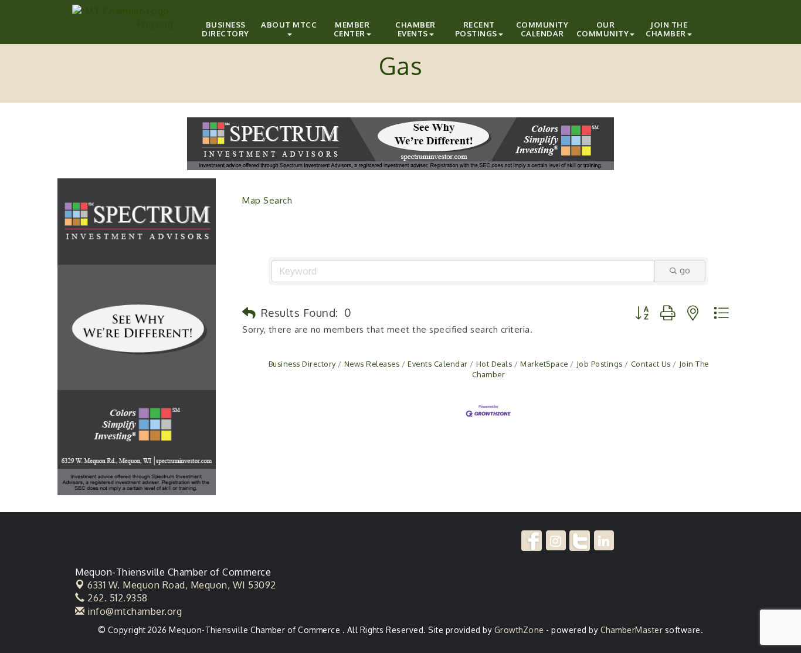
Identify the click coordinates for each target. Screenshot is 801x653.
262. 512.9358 (116, 598)
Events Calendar (438, 363)
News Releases (371, 363)
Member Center (352, 29)
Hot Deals (494, 363)
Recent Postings (476, 29)
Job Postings (599, 363)
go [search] (685, 270)
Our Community (602, 29)
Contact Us (651, 363)
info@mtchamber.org (133, 611)
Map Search (267, 200)
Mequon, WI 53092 (181, 585)
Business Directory (225, 29)
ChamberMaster (631, 630)
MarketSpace (544, 363)
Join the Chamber (666, 29)
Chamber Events (415, 29)
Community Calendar (542, 29)
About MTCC (289, 24)
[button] (249, 313)
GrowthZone (519, 630)
